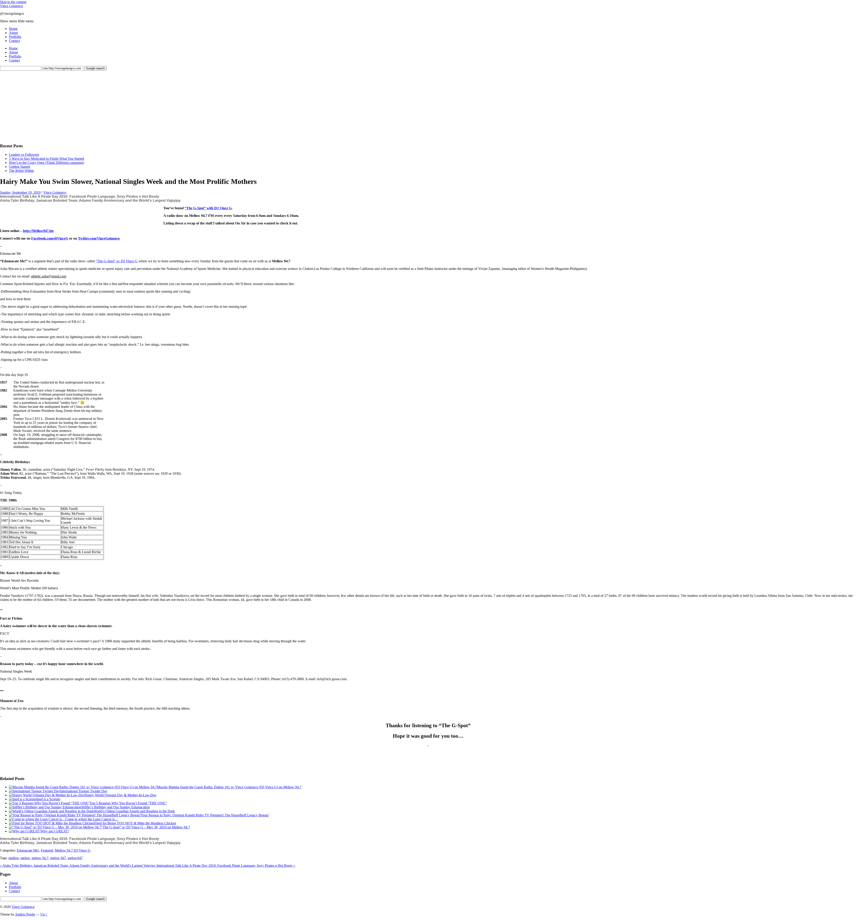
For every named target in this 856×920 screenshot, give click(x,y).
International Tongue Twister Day (83, 791)
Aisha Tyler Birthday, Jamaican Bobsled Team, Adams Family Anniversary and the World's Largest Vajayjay (90, 200)
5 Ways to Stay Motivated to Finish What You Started (46, 158)
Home (13, 29)
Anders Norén (25, 914)
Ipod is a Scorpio (48, 799)
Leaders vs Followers (24, 154)
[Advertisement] (33, 106)
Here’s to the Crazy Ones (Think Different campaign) (46, 162)
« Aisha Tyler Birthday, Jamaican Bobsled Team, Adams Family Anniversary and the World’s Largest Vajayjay (78, 865)
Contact (14, 41)
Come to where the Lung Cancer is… (91, 819)
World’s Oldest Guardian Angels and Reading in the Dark (134, 811)
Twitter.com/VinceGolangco (99, 238)
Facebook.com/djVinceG (49, 238)
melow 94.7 (40, 858)
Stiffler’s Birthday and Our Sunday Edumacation (115, 807)
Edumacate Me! (28, 850)
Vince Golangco (11, 6)
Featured (47, 850)
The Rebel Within (21, 170)
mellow (13, 858)
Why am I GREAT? (55, 831)
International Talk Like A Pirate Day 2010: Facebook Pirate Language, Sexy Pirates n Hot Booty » (225, 865)
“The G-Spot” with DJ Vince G (208, 208)
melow (25, 858)
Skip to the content (13, 2)
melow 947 (58, 858)
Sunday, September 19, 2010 (20, 192)
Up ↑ (43, 914)
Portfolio (15, 37)
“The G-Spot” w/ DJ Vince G (117, 261)
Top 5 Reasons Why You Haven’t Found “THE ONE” (128, 803)
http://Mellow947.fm (38, 231)
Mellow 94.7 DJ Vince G (73, 850)
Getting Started (19, 166)
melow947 (75, 858)
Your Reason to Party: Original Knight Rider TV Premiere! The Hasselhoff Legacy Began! (205, 815)
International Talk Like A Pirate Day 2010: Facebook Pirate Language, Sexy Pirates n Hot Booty (79, 196)
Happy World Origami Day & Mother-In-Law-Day (120, 795)
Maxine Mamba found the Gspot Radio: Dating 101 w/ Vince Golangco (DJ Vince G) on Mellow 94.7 (229, 787)
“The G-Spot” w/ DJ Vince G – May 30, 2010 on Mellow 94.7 (145, 827)
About (13, 33)
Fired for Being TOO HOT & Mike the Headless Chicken (135, 823)
